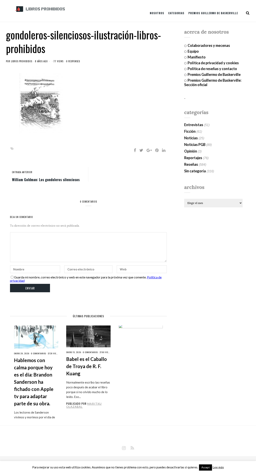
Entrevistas (193, 125)
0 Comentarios (38, 353)
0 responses (73, 61)
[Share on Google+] (149, 150)
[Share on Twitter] (141, 150)
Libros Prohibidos (21, 61)
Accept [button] (205, 467)
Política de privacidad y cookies (213, 63)
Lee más (218, 467)
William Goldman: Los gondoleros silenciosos (46, 179)
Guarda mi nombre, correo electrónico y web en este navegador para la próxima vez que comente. (80, 277)
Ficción (190, 131)
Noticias (191, 138)
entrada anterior (22, 172)
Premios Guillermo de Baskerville (213, 13)
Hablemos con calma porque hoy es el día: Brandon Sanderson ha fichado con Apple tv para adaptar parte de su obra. (33, 381)
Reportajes (193, 158)
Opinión (190, 151)
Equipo (193, 51)
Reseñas (191, 164)
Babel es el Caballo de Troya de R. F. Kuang (86, 366)
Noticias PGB (194, 144)
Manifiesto (197, 57)
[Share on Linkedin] (164, 150)
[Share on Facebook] (134, 150)
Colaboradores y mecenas (209, 45)
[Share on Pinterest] (157, 150)
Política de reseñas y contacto (212, 68)
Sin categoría (195, 171)
